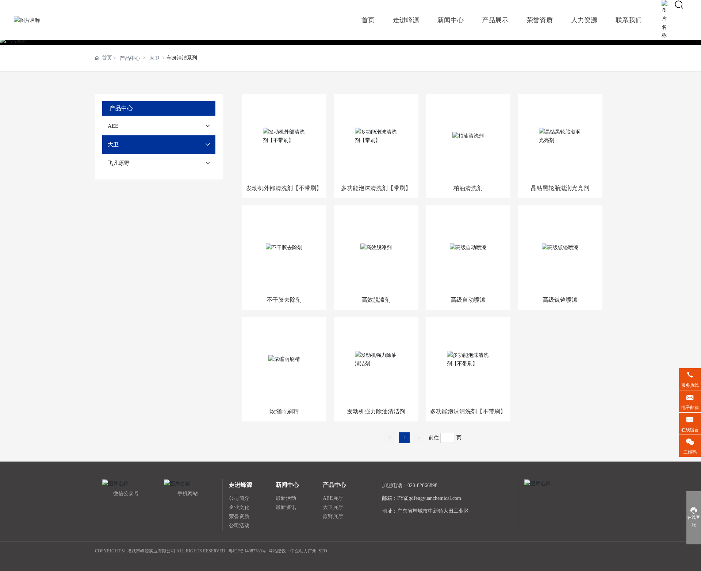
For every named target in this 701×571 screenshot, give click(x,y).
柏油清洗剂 (468, 188)
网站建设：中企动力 (288, 550)
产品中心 (130, 58)
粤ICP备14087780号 (247, 550)
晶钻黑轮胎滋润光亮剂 (560, 188)
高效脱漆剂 (376, 300)
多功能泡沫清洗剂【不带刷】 (468, 411)
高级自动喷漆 (468, 300)
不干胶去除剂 (284, 300)
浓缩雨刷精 (284, 411)
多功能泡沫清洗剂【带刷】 (376, 188)
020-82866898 (422, 485)
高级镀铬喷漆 (560, 300)
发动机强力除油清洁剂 (376, 411)
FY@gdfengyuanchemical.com (429, 498)
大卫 (154, 58)
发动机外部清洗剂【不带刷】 (284, 188)
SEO (323, 550)
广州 (312, 550)
